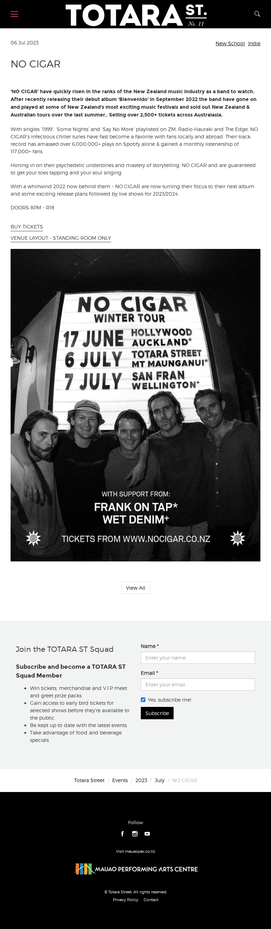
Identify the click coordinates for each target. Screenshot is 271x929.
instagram (135, 833)
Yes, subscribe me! (169, 700)
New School (230, 43)
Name (148, 646)
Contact (151, 899)
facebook (122, 833)
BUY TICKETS (27, 227)
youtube (147, 833)
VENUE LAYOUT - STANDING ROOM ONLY (61, 238)
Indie (254, 43)
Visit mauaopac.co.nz (135, 851)
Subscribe (157, 713)
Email (148, 673)
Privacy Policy (125, 899)
